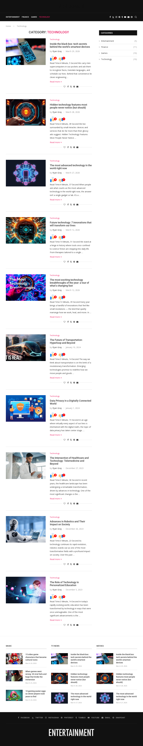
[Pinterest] (119, 17)
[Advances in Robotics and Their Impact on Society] (26, 529)
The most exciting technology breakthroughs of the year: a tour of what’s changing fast (69, 282)
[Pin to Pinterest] (74, 86)
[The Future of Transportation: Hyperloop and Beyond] (26, 347)
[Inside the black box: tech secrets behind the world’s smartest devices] (26, 51)
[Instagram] (116, 17)
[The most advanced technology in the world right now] (26, 173)
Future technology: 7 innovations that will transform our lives (70, 224)
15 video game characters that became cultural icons (36, 657)
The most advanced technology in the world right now (81, 696)
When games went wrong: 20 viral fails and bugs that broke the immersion (36, 675)
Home (8, 26)
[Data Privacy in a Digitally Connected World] (26, 408)
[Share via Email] (77, 86)
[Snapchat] (132, 17)
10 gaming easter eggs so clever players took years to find (35, 694)
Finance (25, 17)
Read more (55, 81)
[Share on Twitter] (71, 86)
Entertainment (13, 17)
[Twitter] (113, 17)
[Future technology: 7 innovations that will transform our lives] (26, 230)
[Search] (135, 17)
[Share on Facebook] (68, 86)
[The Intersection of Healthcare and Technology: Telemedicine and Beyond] (26, 465)
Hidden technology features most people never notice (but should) (68, 106)
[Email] (128, 17)
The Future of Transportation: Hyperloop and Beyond (66, 341)
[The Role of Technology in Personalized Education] (26, 590)
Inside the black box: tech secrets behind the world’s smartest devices (70, 45)
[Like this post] (64, 86)
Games (34, 17)
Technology (44, 17)
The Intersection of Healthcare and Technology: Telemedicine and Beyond (69, 460)
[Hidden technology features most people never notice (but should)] (26, 112)
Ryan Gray (57, 51)
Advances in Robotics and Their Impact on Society (67, 523)
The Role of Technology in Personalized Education (64, 584)
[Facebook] (110, 17)
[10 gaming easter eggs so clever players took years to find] (14, 695)
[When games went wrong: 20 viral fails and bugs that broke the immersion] (14, 675)
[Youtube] (125, 17)
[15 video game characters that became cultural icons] (14, 658)
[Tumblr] (122, 17)
